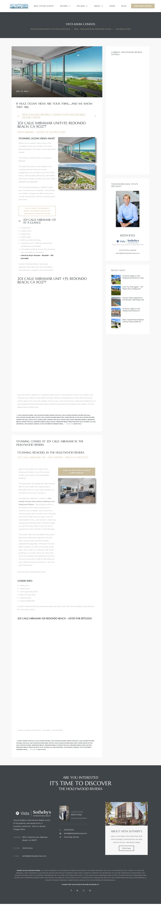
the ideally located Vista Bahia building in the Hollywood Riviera (37, 501)
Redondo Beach (81, 419)
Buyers (64, 6)
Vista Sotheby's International (51, 424)
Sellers (81, 6)
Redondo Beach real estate (45, 422)
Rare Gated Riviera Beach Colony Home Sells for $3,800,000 (133, 321)
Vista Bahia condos (31, 424)
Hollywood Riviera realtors (52, 417)
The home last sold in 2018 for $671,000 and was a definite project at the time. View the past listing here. (36, 562)
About (97, 6)
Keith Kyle (33, 419)
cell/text (132, 250)
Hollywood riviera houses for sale (76, 415)
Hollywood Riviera (25, 415)
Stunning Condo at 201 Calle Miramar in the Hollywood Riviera (49, 443)
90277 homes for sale (26, 741)
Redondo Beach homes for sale (57, 745)
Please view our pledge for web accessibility (80, 884)
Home (112, 6)
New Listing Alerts (44, 6)
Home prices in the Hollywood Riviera (80, 417)
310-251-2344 (124, 250)
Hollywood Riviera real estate (28, 417)
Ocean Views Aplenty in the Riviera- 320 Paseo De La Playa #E (133, 299)
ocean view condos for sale (48, 419)
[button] (143, 6)
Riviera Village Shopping (53, 747)
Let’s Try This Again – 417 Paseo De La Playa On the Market (132, 288)
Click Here (126, 848)
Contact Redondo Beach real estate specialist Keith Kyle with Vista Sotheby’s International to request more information (36, 267)
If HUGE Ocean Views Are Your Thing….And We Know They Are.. (54, 105)
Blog (124, 6)
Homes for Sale (22, 419)
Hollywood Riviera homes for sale (47, 415)
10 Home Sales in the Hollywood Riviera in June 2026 (131, 310)
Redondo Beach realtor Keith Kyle (69, 422)
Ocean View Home (67, 419)
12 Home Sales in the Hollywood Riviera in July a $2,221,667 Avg (133, 277)
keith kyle (77, 424)
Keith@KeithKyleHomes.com (128, 253)
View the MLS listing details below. (31, 572)
